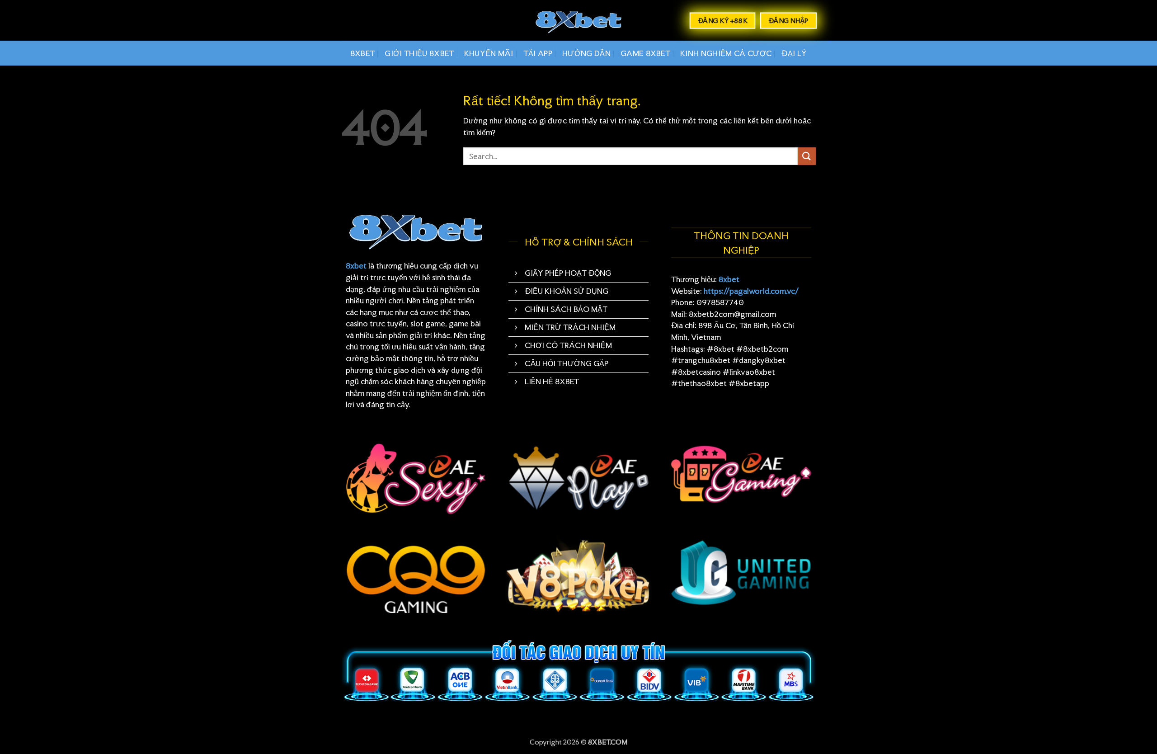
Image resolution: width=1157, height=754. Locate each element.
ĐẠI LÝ (794, 53)
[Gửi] (807, 156)
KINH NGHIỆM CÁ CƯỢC (725, 53)
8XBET (362, 53)
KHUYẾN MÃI (488, 53)
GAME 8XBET (645, 53)
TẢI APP (537, 53)
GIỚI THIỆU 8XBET (419, 53)
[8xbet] (578, 20)
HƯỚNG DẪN (586, 53)
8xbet (356, 265)
